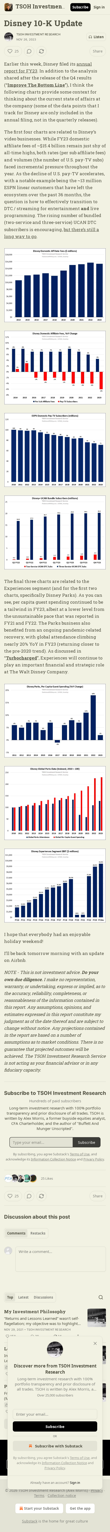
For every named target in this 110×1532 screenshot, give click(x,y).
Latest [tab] (23, 1297)
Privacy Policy (55, 1468)
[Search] (101, 1297)
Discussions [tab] (43, 1297)
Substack (29, 1521)
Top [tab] (10, 1297)
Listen (99, 37)
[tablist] (26, 1233)
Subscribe (80, 7)
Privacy (97, 1490)
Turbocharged (21, 658)
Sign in (99, 7)
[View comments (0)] (29, 51)
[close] (95, 1343)
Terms (39, 1495)
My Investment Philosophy (35, 1311)
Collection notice (62, 1495)
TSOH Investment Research (38, 34)
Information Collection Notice (64, 1463)
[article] (55, 1324)
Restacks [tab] (37, 1233)
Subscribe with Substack (58, 1445)
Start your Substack (41, 1508)
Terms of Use (80, 1457)
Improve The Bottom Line (36, 85)
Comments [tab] (16, 1233)
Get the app (80, 1508)
